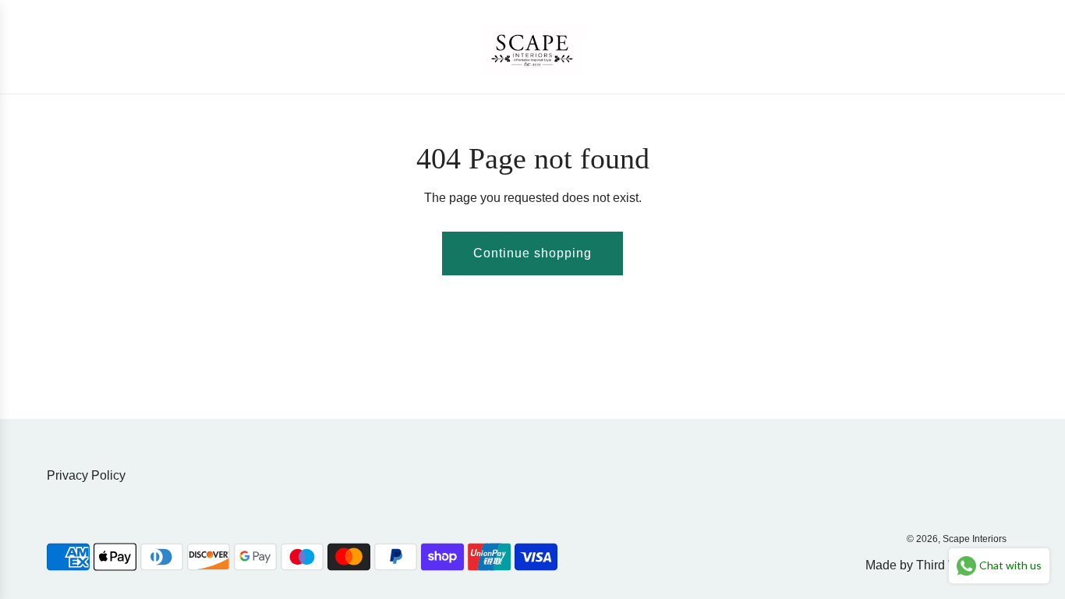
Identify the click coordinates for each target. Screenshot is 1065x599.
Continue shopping (532, 253)
